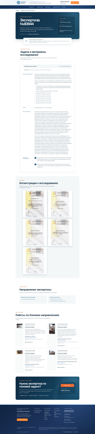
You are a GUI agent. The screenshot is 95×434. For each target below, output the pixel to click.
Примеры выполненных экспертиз (28, 10)
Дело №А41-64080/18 (60, 340)
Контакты (64, 7)
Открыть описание (29, 342)
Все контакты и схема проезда (69, 422)
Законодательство (56, 7)
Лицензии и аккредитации (46, 413)
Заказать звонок (63, 3)
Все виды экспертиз (37, 410)
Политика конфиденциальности (68, 431)
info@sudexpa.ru (67, 414)
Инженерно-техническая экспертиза (28, 297)
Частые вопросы (57, 410)
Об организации (47, 410)
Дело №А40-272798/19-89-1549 (64, 66)
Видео (55, 412)
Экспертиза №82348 (62, 327)
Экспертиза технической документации (28, 299)
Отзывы (45, 417)
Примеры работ (40, 7)
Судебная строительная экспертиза (56, 299)
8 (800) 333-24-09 (64, 1)
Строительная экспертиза (54, 297)
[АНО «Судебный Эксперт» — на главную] (21, 2)
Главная (17, 10)
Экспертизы (31, 7)
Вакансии (46, 419)
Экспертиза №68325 (29, 353)
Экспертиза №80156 (29, 327)
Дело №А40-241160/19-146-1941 (30, 337)
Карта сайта (56, 416)
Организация (47, 7)
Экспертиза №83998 (62, 353)
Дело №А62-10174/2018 (28, 365)
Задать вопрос (75, 2)
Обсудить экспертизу (22, 419)
